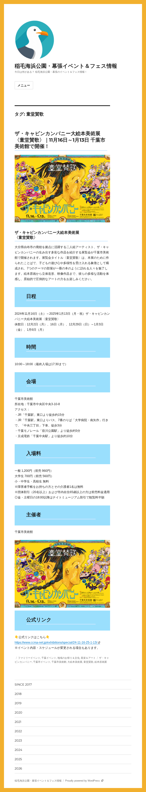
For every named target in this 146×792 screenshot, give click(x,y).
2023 (18, 740)
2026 (18, 768)
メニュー (23, 85)
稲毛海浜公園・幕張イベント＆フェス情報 (66, 66)
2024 (18, 750)
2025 (18, 759)
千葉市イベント (41, 661)
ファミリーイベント (29, 657)
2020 (18, 712)
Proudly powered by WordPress (83, 780)
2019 (18, 703)
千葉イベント (48, 657)
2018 (18, 694)
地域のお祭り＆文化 (68, 657)
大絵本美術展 (74, 661)
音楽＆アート (88, 657)
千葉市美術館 (59, 661)
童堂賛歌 (88, 661)
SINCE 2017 (23, 684)
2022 (18, 731)
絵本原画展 (100, 661)
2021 (18, 722)
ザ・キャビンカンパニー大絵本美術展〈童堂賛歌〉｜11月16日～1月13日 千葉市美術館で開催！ (60, 139)
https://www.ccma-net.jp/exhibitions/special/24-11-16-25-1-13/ (56, 642)
